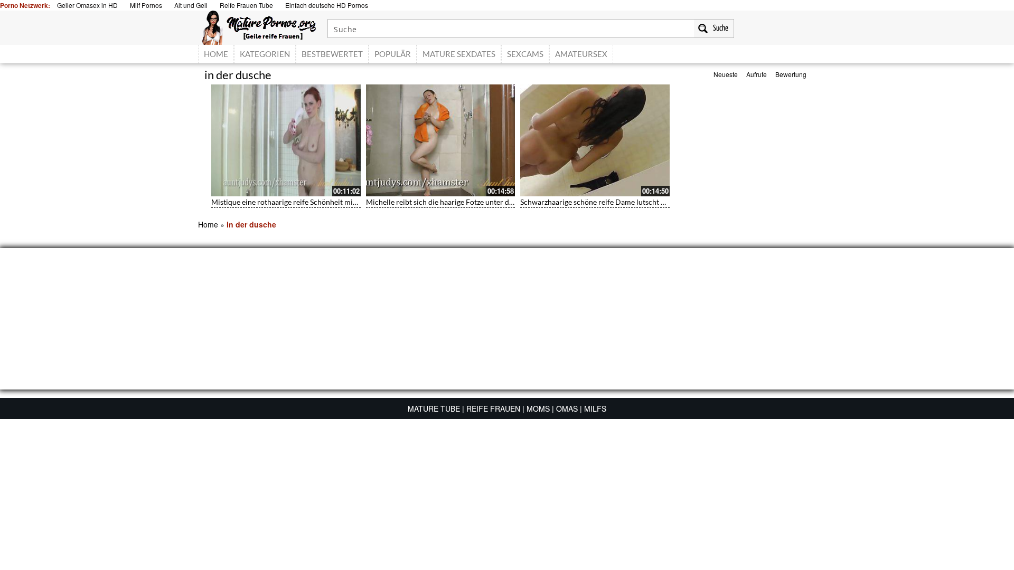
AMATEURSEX (581, 54)
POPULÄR (392, 54)
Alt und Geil (191, 5)
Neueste (725, 74)
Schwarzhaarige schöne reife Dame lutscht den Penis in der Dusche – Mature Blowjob (660, 201)
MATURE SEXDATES (458, 54)
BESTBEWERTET (332, 54)
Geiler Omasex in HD (87, 5)
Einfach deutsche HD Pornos (326, 5)
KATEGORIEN (265, 54)
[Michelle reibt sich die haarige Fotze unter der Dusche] (440, 140)
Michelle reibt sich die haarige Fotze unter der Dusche (454, 201)
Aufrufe (756, 74)
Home (208, 224)
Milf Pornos (146, 5)
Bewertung (790, 74)
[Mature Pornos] (259, 26)
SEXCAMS (525, 54)
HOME (216, 54)
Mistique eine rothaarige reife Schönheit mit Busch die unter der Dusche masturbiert (349, 201)
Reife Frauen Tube (246, 5)
